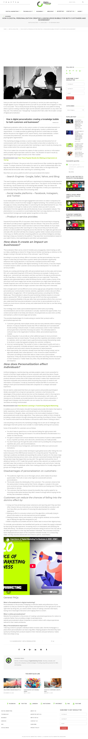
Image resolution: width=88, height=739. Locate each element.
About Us (33, 711)
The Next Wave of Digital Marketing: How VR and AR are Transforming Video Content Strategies (79, 135)
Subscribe (33, 724)
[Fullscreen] (83, 189)
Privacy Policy (35, 727)
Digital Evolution (33, 22)
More (79, 11)
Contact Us (70, 11)
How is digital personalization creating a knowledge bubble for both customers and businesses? (32, 120)
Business (39, 11)
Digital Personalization (29, 641)
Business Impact (17, 641)
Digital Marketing (12, 11)
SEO (2, 724)
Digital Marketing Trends (35, 661)
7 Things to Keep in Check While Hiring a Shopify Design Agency (79, 146)
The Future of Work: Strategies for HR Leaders (79, 154)
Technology (27, 11)
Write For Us (34, 717)
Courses (8, 16)
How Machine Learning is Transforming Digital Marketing (38, 406)
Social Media (5, 727)
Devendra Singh (55, 22)
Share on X (55, 122)
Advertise (60, 11)
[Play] (68, 189)
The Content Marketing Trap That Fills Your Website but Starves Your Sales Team (79, 123)
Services (50, 11)
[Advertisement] (44, 50)
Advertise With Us (36, 714)
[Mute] (80, 189)
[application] (75, 186)
